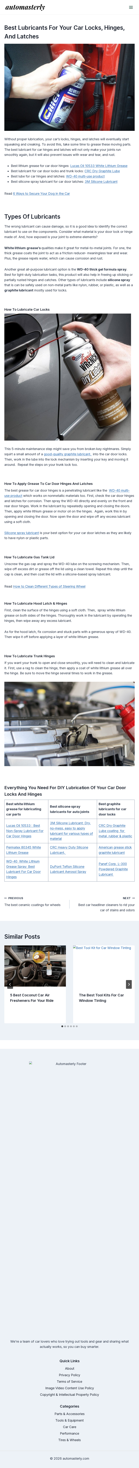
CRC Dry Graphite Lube (102, 171)
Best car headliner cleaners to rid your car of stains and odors (106, 904)
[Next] (129, 984)
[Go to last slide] (10, 984)
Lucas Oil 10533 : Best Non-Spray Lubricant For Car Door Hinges (24, 831)
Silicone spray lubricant (21, 533)
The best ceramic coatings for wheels (32, 902)
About (69, 1368)
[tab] (62, 1026)
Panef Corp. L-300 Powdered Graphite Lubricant (113, 869)
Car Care (69, 1427)
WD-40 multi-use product (85, 176)
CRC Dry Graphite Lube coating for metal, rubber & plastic (115, 831)
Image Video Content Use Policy (69, 1388)
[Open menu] (131, 7)
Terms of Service (69, 1381)
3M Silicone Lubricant (101, 181)
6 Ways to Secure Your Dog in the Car (41, 193)
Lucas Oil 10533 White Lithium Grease (98, 166)
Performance (69, 1433)
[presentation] (35, 966)
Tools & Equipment (69, 1420)
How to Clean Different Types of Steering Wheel (49, 586)
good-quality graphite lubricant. (68, 454)
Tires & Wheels (69, 1440)
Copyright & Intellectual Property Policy (69, 1395)
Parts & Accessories (69, 1414)
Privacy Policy (69, 1375)
